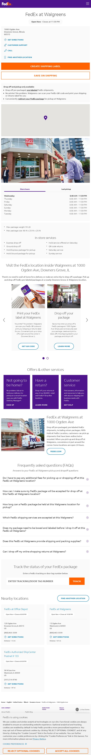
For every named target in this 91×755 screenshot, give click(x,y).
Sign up (10, 405)
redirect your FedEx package (31, 98)
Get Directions (14, 39)
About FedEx (5, 712)
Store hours (25, 189)
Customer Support (15, 45)
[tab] (43, 358)
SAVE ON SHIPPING (29, 74)
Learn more (62, 345)
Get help (68, 405)
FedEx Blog (29, 712)
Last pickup (66, 189)
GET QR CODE (26, 345)
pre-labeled (32, 90)
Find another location (20, 57)
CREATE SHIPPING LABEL (31, 65)
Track (77, 581)
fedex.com (54, 450)
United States (84, 709)
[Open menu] (87, 4)
